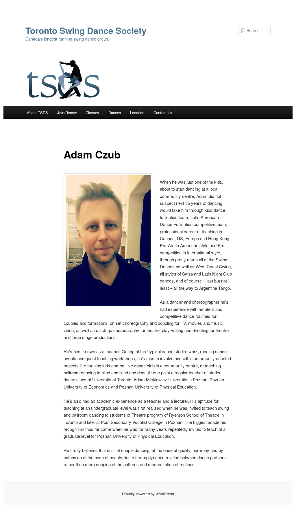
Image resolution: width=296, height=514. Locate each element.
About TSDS (37, 112)
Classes (92, 112)
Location (137, 112)
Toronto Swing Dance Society (86, 30)
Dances (114, 112)
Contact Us (162, 112)
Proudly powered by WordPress (148, 493)
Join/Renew (67, 112)
